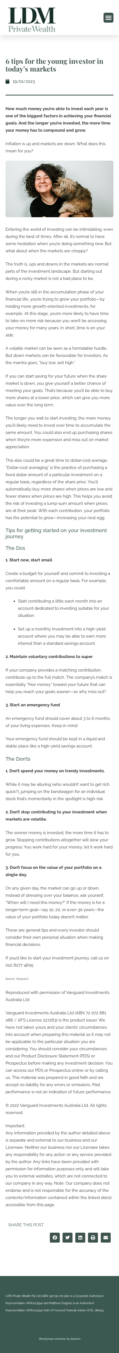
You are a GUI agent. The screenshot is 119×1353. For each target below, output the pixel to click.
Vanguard (22, 978)
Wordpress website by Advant (60, 1339)
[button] (108, 18)
